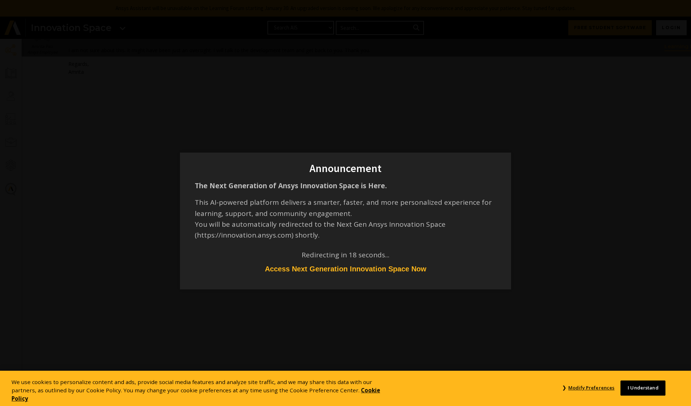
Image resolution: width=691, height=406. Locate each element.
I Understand (643, 387)
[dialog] (345, 203)
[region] (345, 388)
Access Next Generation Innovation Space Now (345, 269)
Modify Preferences (591, 387)
